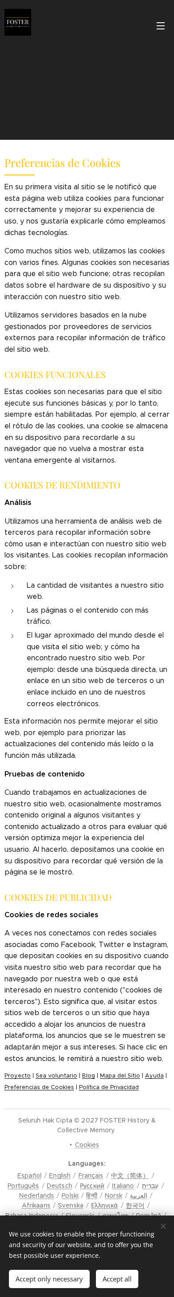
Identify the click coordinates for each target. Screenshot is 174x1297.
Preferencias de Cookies (39, 1087)
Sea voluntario (56, 1075)
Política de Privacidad (109, 1087)
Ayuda (154, 1075)
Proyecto (17, 1075)
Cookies (87, 1145)
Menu (161, 25)
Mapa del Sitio (120, 1075)
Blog (88, 1075)
